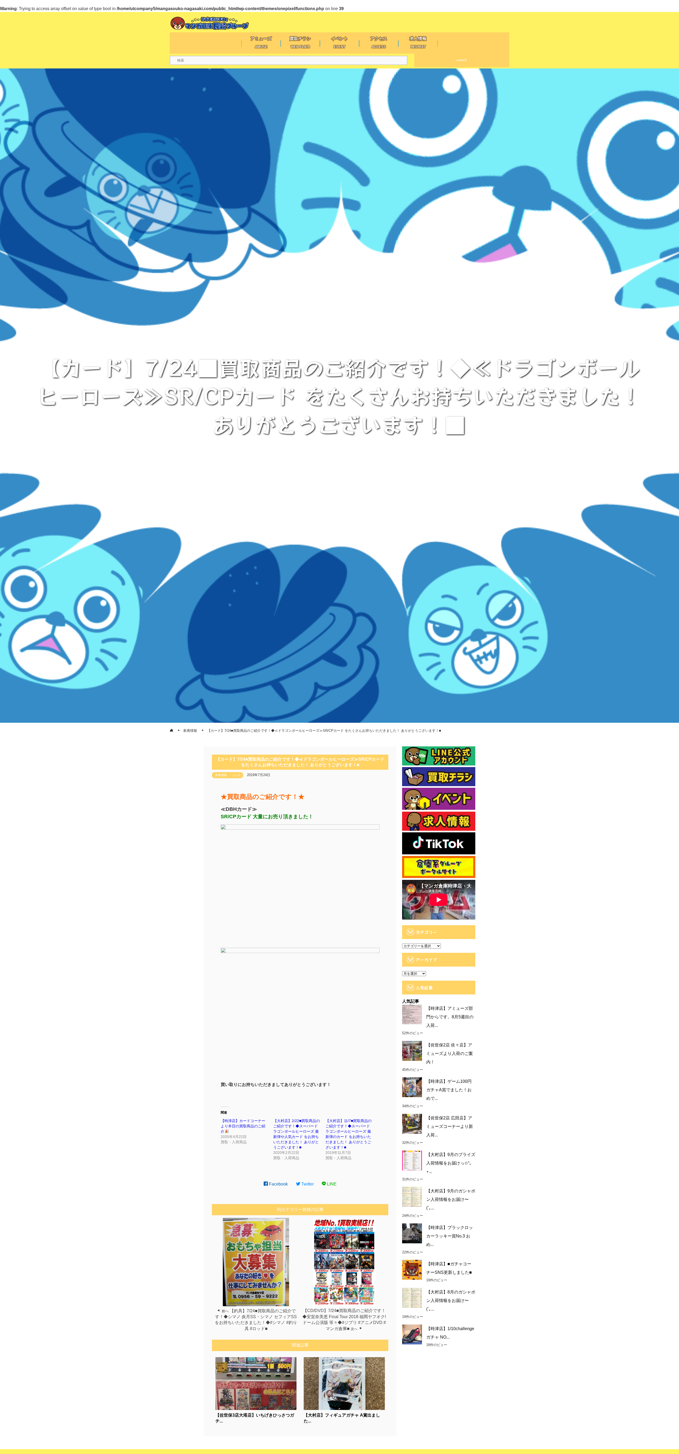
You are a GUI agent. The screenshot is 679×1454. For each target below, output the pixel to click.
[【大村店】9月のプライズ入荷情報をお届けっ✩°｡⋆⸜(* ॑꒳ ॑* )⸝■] (412, 1160)
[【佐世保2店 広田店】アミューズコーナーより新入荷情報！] (412, 1124)
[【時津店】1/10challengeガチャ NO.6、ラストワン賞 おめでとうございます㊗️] (412, 1334)
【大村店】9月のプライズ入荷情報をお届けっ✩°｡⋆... (450, 1163)
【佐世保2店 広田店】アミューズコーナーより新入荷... (449, 1126)
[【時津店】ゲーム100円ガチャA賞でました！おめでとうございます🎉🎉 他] (412, 1087)
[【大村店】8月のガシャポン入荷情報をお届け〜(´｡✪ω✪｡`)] (412, 1298)
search (461, 60)
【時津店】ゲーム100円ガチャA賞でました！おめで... (449, 1090)
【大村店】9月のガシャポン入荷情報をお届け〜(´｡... (450, 1199)
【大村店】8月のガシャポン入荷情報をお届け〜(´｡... (450, 1300)
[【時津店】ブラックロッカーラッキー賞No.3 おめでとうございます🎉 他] (412, 1233)
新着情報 (221, 775)
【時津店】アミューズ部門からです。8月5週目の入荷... (449, 1017)
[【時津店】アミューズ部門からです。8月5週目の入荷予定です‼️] (412, 1014)
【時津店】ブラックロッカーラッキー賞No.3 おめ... (449, 1236)
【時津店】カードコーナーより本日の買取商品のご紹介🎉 (243, 1126)
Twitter (307, 1184)
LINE (331, 1184)
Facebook (278, 1184)
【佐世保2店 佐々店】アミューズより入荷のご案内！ (449, 1053)
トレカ (236, 775)
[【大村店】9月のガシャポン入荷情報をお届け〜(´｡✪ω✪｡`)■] (412, 1197)
